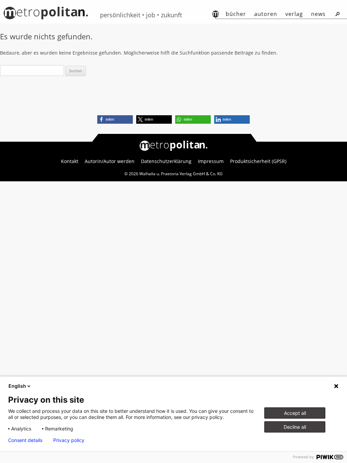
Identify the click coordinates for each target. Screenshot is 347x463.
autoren (265, 14)
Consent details (25, 440)
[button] (115, 119)
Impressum (211, 161)
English (17, 386)
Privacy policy (68, 440)
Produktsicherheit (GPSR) (258, 161)
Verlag (294, 14)
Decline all (295, 427)
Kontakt (69, 161)
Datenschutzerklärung (166, 161)
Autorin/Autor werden (110, 161)
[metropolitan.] (45, 15)
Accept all (295, 413)
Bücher (236, 14)
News (318, 14)
